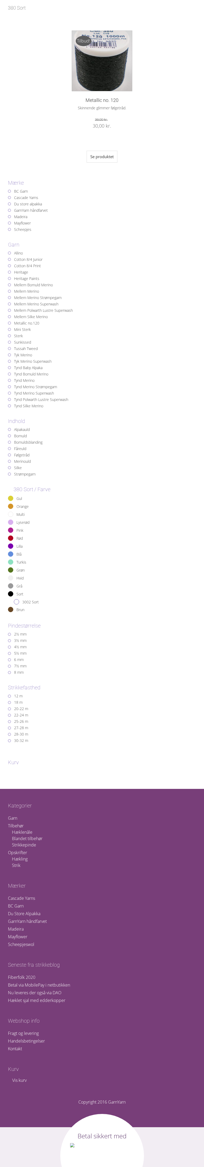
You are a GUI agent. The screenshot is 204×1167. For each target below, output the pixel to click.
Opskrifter (17, 852)
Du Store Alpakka (24, 914)
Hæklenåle (22, 832)
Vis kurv (19, 1080)
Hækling (20, 859)
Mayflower (17, 937)
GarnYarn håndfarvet (27, 921)
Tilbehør (16, 826)
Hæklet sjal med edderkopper (36, 1000)
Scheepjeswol (21, 944)
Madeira (16, 929)
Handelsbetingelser (26, 1041)
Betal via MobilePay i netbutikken (39, 985)
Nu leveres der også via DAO (34, 993)
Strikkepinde (24, 845)
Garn (12, 818)
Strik (16, 865)
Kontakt (15, 1049)
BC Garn (16, 906)
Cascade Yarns (21, 898)
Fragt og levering (23, 1033)
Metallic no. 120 (102, 100)
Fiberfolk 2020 (21, 977)
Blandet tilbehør (27, 838)
